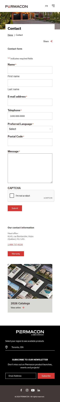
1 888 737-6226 (15, 244)
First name (14, 76)
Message (14, 151)
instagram (27, 390)
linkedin (39, 390)
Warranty (16, 254)
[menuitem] (46, 6)
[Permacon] (16, 6)
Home (10, 35)
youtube (33, 390)
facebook (21, 390)
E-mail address (17, 96)
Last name (13, 89)
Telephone (15, 110)
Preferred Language (20, 124)
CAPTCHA (14, 188)
